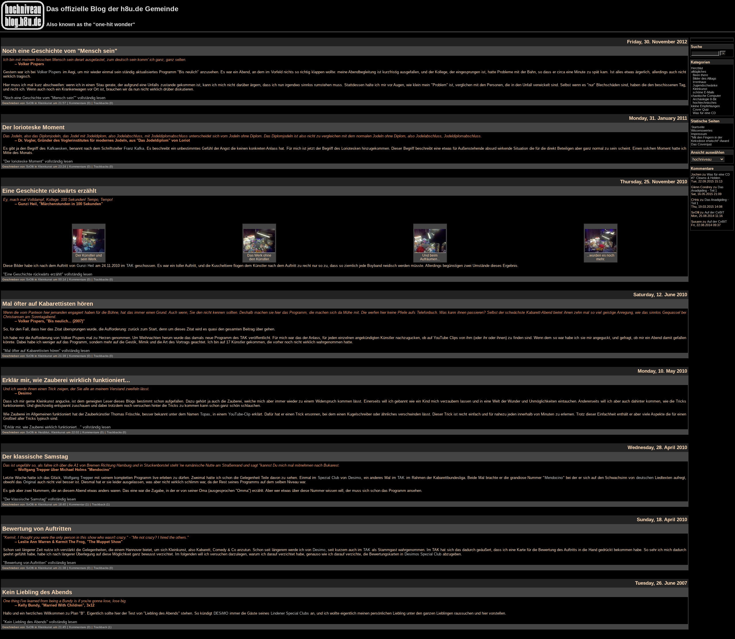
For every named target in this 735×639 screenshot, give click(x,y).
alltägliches (698, 71)
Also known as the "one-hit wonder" (90, 24)
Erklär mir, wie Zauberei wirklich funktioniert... (66, 380)
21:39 (62, 355)
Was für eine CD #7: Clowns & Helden (710, 176)
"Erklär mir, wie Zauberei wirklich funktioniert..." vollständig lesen (57, 427)
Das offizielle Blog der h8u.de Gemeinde (112, 9)
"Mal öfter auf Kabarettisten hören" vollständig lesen (46, 351)
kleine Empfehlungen (705, 106)
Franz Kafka (134, 148)
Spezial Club (328, 478)
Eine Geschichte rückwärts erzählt (49, 191)
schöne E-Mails (703, 92)
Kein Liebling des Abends (37, 592)
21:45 (62, 627)
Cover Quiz (701, 109)
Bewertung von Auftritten (36, 529)
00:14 (62, 279)
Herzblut (43, 432)
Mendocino (554, 478)
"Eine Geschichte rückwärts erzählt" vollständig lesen (47, 274)
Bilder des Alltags (704, 78)
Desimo (354, 478)
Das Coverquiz (701, 144)
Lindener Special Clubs (290, 613)
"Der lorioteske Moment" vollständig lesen (38, 161)
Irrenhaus (699, 82)
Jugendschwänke (705, 85)
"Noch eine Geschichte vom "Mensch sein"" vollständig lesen (54, 98)
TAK (130, 265)
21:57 (62, 103)
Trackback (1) (101, 504)
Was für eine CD (704, 113)
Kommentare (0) (79, 103)
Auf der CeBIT (714, 212)
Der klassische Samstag (35, 456)
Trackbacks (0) (103, 103)
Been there (700, 75)
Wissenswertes (702, 130)
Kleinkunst (45, 103)
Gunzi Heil (85, 265)
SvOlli (30, 103)
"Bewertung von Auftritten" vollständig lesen (39, 563)
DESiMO (221, 613)
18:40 (62, 504)
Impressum (699, 134)
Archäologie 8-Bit (704, 99)
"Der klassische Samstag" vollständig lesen (39, 499)
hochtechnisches (705, 102)
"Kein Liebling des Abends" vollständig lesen (40, 622)
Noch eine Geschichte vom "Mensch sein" (59, 51)
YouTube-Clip (239, 414)
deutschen (644, 478)
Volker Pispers (49, 72)
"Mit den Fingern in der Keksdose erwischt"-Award (710, 139)
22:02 (75, 432)
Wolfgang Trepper (78, 478)
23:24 (62, 166)
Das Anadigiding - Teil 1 (707, 188)
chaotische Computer (706, 95)
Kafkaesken (57, 148)
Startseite (698, 127)
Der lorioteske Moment (33, 127)
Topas (205, 414)
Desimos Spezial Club (423, 554)
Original (29, 482)
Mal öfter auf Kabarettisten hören (47, 304)
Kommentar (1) (79, 504)
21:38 (62, 567)
